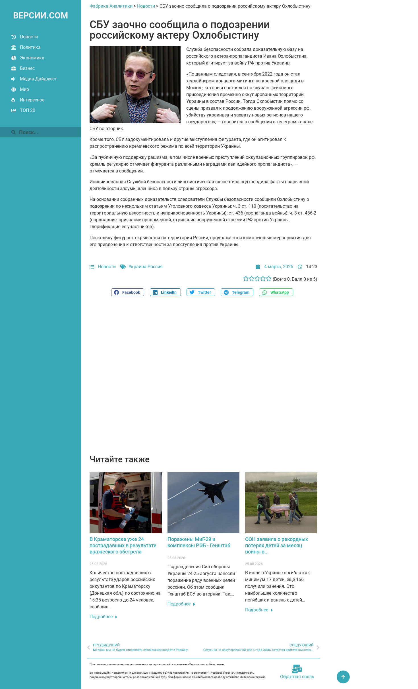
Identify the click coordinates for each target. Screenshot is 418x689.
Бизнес (27, 68)
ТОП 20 (27, 110)
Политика (30, 47)
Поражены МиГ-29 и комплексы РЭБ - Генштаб (198, 542)
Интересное (32, 100)
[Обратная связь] (297, 669)
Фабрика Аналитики (111, 6)
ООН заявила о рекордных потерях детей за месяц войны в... (276, 545)
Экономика (32, 58)
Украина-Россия (146, 266)
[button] (127, 292)
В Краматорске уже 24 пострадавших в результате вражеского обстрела (123, 545)
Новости (29, 36)
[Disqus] (203, 378)
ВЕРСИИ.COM (40, 15)
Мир (24, 89)
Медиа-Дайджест (38, 79)
